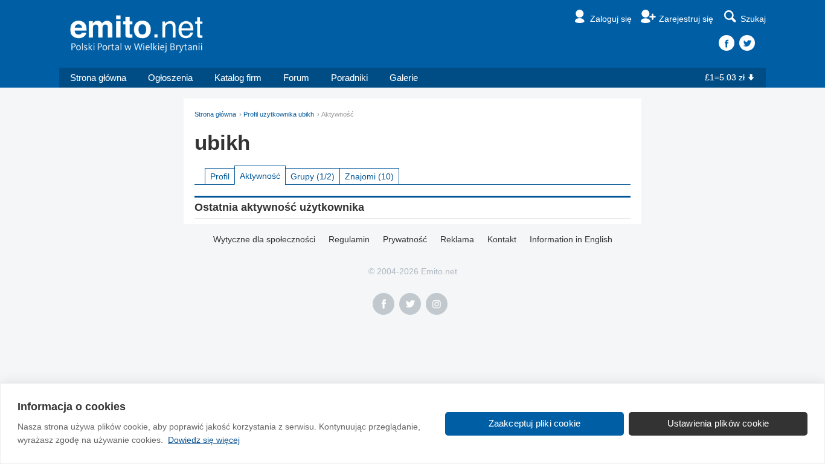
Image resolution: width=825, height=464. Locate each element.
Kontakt (501, 239)
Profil (220, 176)
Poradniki (349, 77)
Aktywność (260, 176)
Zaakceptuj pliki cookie (535, 423)
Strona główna (98, 77)
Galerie (404, 77)
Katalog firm (238, 77)
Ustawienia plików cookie (718, 423)
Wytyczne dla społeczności (264, 239)
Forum (296, 77)
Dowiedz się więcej (204, 440)
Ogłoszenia (170, 77)
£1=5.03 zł (725, 77)
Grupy (313, 176)
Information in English (571, 239)
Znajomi (369, 176)
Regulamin (349, 239)
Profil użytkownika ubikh (278, 114)
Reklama (457, 239)
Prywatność (405, 239)
